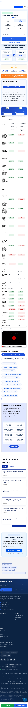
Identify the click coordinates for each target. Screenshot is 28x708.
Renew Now (15, 681)
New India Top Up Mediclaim (10, 391)
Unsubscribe (5, 678)
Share (26, 6)
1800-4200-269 (5, 604)
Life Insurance (18, 619)
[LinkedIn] (14, 659)
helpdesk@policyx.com (7, 602)
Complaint (9, 681)
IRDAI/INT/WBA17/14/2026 (5, 688)
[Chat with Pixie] (25, 700)
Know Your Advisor (21, 678)
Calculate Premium (7, 114)
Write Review (23, 676)
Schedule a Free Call (14, 550)
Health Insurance (19, 615)
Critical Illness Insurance (20, 572)
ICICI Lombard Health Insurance (8, 440)
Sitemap (4, 676)
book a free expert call (15, 42)
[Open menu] (26, 2)
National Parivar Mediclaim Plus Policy (12, 388)
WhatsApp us (5, 606)
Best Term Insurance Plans (6, 644)
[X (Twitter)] (4, 659)
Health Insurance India (6, 564)
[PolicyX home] (5, 2)
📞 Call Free (7, 705)
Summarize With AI (18, 6)
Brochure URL (11, 285)
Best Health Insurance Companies (9, 567)
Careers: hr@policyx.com (8, 609)
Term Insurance (18, 617)
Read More (14, 446)
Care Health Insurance (19, 425)
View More (5, 399)
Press (2, 673)
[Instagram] (8, 659)
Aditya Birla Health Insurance (8, 430)
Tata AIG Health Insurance (19, 440)
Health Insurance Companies (4, 637)
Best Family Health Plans (7, 572)
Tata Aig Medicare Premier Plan (14, 86)
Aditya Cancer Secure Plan (10, 363)
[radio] (8, 20)
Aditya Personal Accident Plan (10, 367)
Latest (4, 466)
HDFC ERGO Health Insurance (19, 430)
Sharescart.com (12, 678)
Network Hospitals (4, 630)
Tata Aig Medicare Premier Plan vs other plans (13, 354)
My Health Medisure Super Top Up (14, 89)
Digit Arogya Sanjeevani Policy (10, 395)
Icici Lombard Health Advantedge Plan (12, 374)
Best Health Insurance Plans (8, 570)
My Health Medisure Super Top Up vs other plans (14, 359)
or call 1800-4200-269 (18, 590)
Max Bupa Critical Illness (9, 370)
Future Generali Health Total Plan (11, 381)
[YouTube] (11, 659)
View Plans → (14, 39)
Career (11, 673)
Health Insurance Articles (19, 526)
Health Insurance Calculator (6, 640)
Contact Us (24, 673)
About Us (7, 673)
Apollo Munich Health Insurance (8, 435)
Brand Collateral (17, 673)
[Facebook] (1, 659)
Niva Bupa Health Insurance (19, 435)
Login (20, 681)
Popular (12, 466)
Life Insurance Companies (6, 642)
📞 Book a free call (20, 705)
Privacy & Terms (10, 676)
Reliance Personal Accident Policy (11, 377)
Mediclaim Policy (4, 646)
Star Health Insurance (8, 425)
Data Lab (17, 676)
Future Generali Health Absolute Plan (12, 384)
